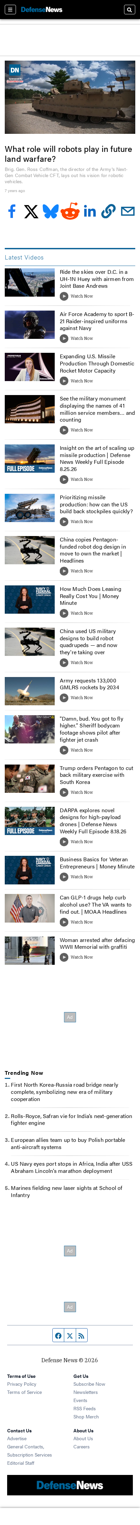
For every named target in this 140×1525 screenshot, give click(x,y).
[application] (70, 97)
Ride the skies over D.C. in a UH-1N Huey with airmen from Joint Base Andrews (97, 279)
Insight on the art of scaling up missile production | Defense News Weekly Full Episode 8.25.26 (97, 458)
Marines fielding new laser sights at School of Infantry (66, 1191)
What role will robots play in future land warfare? (68, 153)
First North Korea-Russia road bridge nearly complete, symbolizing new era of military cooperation (64, 1092)
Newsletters (85, 1391)
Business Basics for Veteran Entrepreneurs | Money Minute (97, 862)
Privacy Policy (21, 1383)
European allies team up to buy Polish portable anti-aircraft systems (68, 1143)
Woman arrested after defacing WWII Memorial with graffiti (97, 943)
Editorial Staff (20, 1462)
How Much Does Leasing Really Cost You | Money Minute (90, 596)
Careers (81, 1446)
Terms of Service (24, 1391)
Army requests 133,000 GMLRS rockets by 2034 (89, 683)
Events (80, 1400)
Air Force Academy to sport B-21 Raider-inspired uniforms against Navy (97, 321)
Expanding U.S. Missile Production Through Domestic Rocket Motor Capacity (97, 363)
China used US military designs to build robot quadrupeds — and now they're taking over (89, 641)
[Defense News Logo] (42, 9)
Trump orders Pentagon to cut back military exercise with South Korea (97, 775)
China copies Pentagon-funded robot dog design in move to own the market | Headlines (93, 549)
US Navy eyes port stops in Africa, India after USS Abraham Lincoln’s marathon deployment (72, 1167)
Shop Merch (86, 1416)
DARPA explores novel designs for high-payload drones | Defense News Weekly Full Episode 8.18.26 (93, 820)
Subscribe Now (89, 1383)
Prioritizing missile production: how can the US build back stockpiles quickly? (96, 504)
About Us (83, 1438)
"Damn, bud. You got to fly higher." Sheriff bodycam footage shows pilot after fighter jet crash (91, 728)
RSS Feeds (84, 1408)
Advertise (17, 1438)
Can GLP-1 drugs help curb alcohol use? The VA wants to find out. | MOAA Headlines (96, 904)
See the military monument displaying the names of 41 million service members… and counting (97, 408)
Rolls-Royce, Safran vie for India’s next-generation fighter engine (71, 1119)
